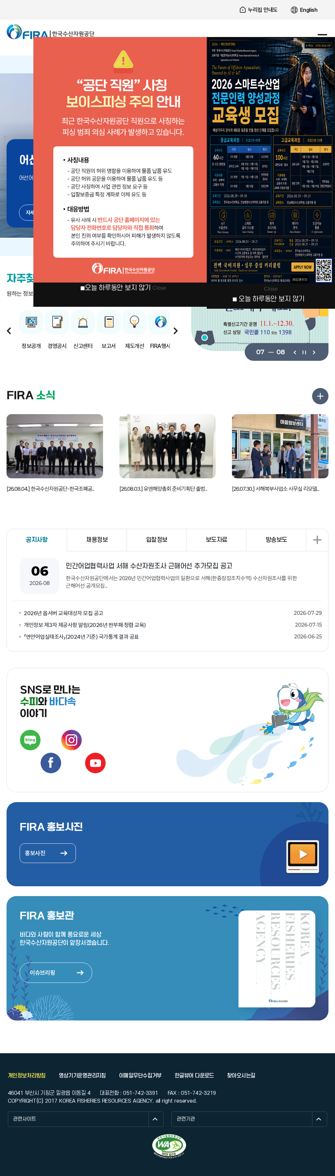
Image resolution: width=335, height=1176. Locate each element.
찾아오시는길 (241, 1076)
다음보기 (313, 352)
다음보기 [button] (176, 330)
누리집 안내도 (263, 10)
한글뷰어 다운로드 (194, 1076)
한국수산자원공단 (51, 32)
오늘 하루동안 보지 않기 (118, 288)
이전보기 (294, 352)
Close (159, 288)
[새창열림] (30, 740)
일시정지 (304, 352)
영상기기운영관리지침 (82, 1076)
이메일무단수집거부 (140, 1076)
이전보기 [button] (9, 330)
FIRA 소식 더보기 (320, 396)
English (309, 10)
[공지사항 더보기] (317, 540)
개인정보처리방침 (27, 1076)
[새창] (259, 311)
